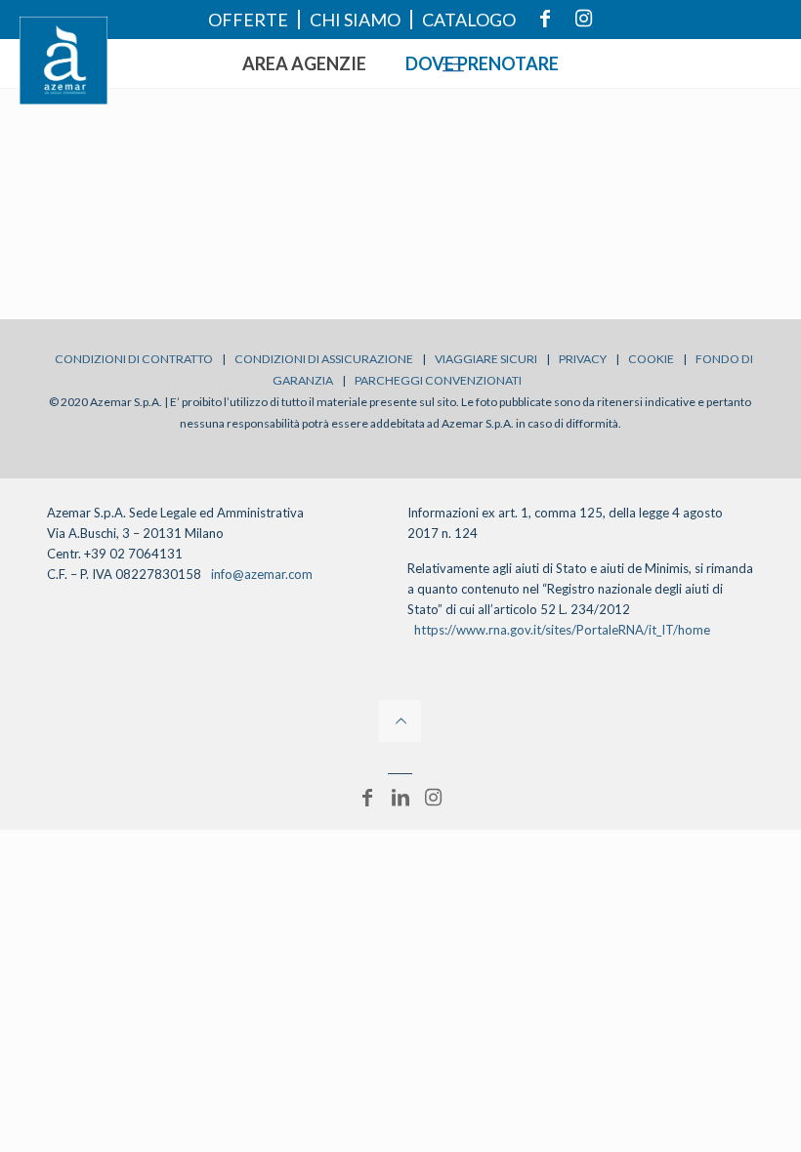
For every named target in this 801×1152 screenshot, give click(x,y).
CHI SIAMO (355, 19)
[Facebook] (367, 796)
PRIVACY (583, 358)
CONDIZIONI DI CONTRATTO (134, 358)
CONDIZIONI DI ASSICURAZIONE (323, 358)
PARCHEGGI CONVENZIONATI (438, 380)
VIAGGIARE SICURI (486, 358)
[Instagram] (433, 796)
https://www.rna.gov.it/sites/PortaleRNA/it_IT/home (562, 630)
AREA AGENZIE (304, 63)
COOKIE (651, 358)
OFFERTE (248, 19)
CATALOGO (469, 19)
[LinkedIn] (400, 796)
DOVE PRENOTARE (482, 63)
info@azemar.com (262, 574)
